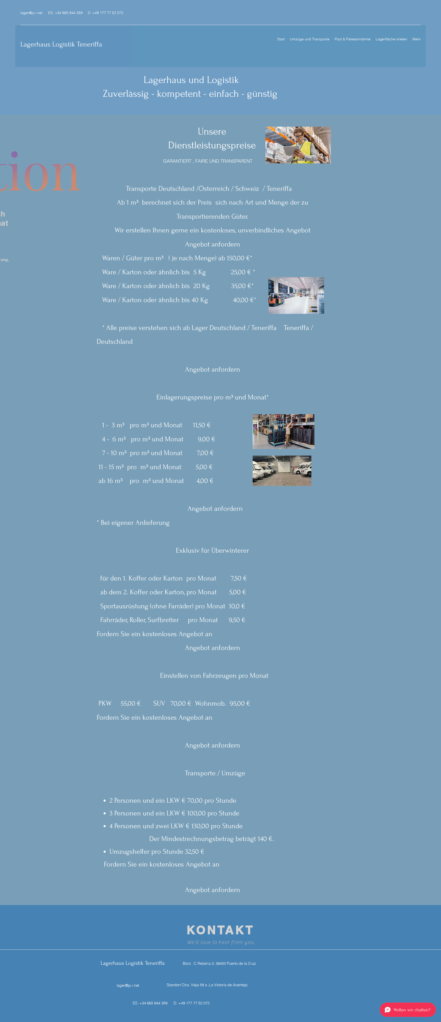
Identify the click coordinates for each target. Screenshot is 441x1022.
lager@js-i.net (31, 12)
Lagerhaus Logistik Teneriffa (61, 44)
